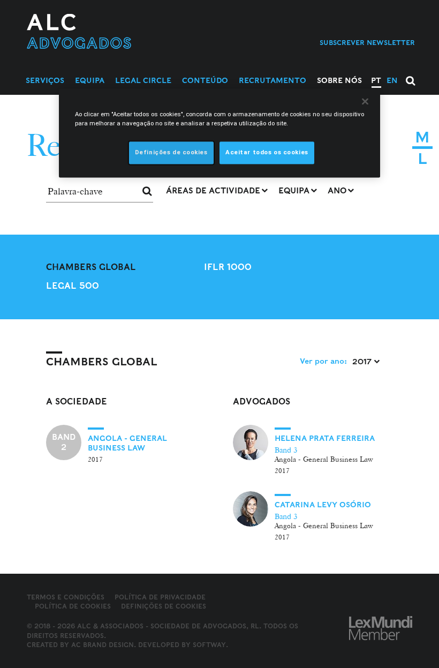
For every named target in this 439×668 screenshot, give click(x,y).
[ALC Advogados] (113, 31)
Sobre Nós (339, 80)
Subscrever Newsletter (367, 43)
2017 (363, 361)
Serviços (45, 80)
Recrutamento (272, 80)
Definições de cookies (163, 606)
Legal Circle (143, 80)
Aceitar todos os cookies (266, 152)
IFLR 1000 (228, 267)
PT (376, 80)
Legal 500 (72, 286)
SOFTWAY (209, 645)
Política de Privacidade (160, 597)
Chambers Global (91, 267)
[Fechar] (365, 101)
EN (392, 80)
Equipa (89, 80)
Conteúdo (205, 80)
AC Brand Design (102, 645)
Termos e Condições (65, 597)
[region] (219, 132)
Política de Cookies (73, 606)
